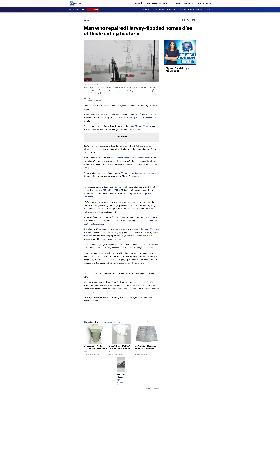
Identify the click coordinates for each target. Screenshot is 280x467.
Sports (177, 3)
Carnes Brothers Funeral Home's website (133, 157)
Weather (167, 3)
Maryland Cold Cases (187, 9)
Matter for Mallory (172, 9)
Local (148, 3)
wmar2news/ (70, 9)
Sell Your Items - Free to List (110, 322)
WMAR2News (77, 9)
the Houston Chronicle (141, 126)
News (87, 20)
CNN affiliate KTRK (111, 190)
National (157, 3)
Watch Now (204, 3)
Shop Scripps (189, 3)
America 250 (145, 9)
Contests (199, 9)
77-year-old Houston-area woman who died (139, 172)
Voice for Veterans (158, 9)
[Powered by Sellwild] (156, 388)
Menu (138, 3)
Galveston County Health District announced (139, 117)
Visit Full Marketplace (152, 322)
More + (207, 9)
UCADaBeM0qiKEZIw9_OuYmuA (83, 9)
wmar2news (74, 9)
